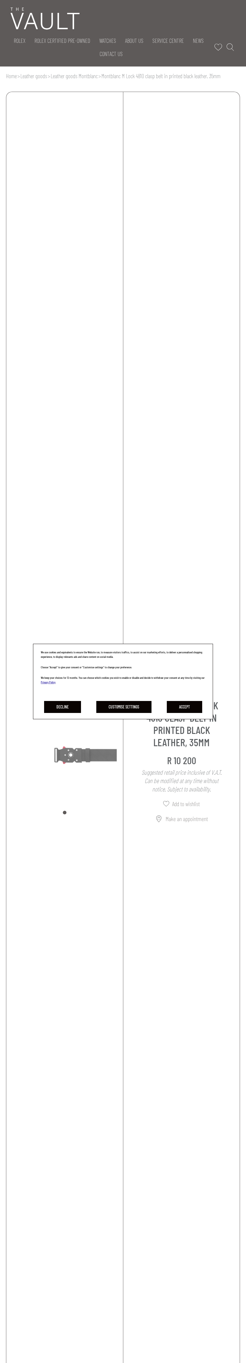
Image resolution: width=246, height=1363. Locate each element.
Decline (62, 706)
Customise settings (124, 706)
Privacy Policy (48, 682)
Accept (184, 706)
